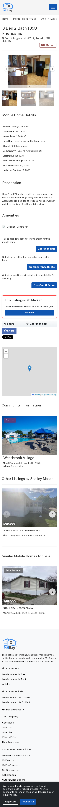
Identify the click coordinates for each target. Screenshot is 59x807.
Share (10, 323)
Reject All (10, 801)
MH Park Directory (13, 709)
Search (29, 312)
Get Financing (46, 248)
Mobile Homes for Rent (14, 679)
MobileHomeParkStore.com (29, 661)
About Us (7, 727)
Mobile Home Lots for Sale (16, 697)
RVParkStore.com (11, 765)
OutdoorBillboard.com (13, 779)
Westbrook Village (18, 458)
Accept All (28, 801)
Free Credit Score (44, 285)
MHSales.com (9, 775)
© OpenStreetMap (48, 394)
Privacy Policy (9, 737)
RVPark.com (8, 760)
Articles (6, 684)
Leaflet (37, 394)
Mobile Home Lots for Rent (16, 702)
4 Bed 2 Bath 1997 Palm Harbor (21, 530)
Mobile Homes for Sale (14, 674)
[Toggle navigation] (53, 7)
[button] (29, 71)
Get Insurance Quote (42, 267)
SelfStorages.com (11, 770)
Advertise (7, 732)
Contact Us (8, 722)
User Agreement (11, 742)
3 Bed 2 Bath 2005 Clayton (18, 608)
